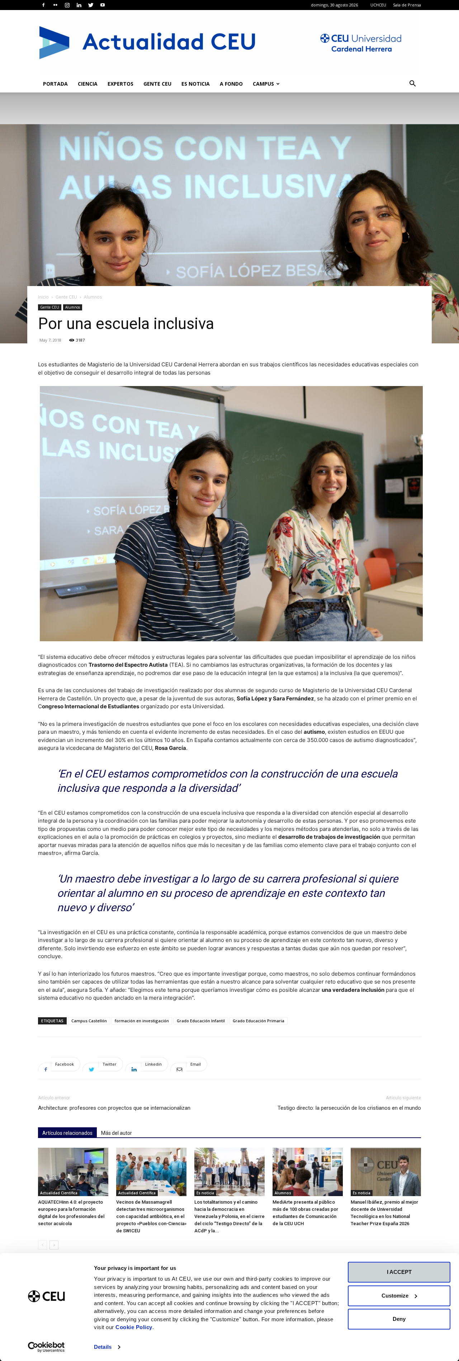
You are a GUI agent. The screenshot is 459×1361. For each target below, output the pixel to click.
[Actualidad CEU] (229, 42)
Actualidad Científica (58, 1192)
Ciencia (88, 83)
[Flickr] (55, 5)
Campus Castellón (89, 1020)
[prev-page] (42, 1245)
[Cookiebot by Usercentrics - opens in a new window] (46, 1347)
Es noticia (195, 83)
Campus (263, 83)
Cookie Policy (133, 1327)
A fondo (231, 83)
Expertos (120, 83)
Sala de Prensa (407, 5)
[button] (412, 84)
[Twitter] (90, 5)
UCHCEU (378, 5)
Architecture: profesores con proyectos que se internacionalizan (114, 1108)
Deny (399, 1319)
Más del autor (116, 1133)
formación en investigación (142, 1020)
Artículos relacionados (67, 1133)
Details (103, 1347)
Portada (55, 83)
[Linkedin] (79, 5)
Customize (395, 1296)
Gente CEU (157, 83)
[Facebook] (43, 5)
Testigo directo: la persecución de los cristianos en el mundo (349, 1108)
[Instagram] (67, 5)
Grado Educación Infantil (201, 1020)
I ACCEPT (399, 1272)
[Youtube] (102, 5)
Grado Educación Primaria (258, 1020)
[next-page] (53, 1245)
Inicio (43, 297)
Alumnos (72, 307)
